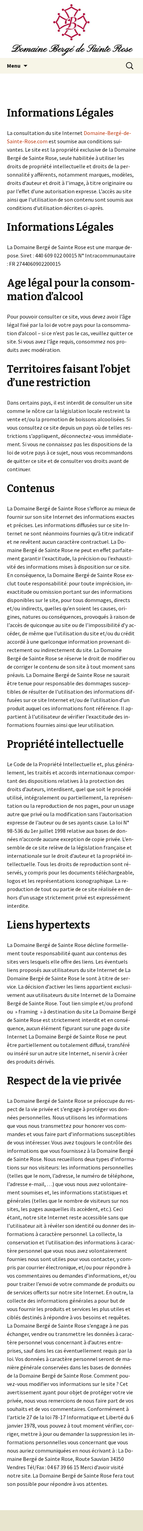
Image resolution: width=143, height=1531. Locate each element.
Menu (13, 65)
